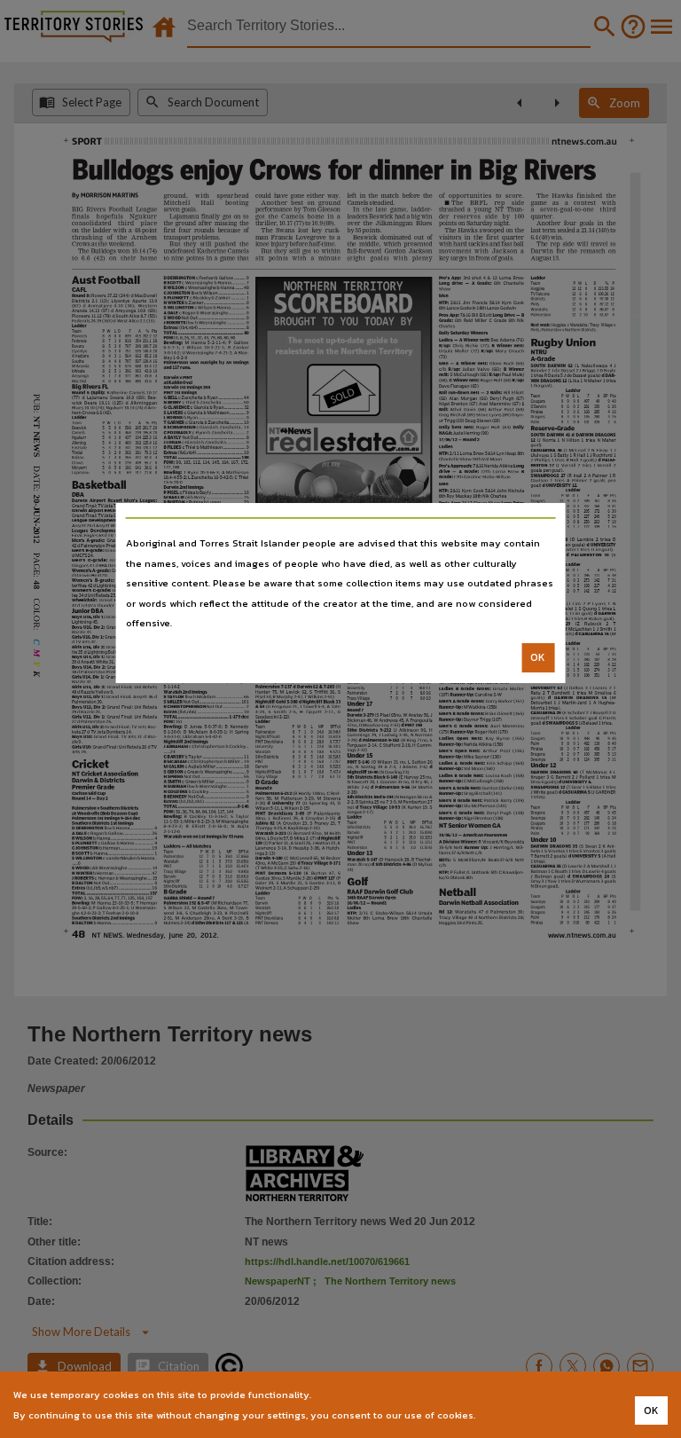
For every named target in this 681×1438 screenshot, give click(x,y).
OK (537, 657)
